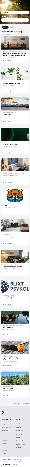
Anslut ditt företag (7, 427)
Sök (3, 9)
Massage (18, 427)
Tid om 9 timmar (7, 182)
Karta (12, 27)
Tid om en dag (7, 60)
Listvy (5, 27)
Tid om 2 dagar (7, 121)
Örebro (4, 453)
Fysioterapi (19, 434)
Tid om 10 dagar (7, 335)
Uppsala (4, 450)
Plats (4, 16)
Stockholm (5, 440)
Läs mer (26, 461)
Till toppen (25, 404)
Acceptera (6, 464)
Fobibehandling (20, 444)
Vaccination (19, 430)
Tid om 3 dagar (7, 152)
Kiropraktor (19, 437)
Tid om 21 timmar (7, 243)
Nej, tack (15, 464)
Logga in (4, 424)
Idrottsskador (20, 441)
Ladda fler (15, 403)
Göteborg (4, 443)
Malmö (4, 447)
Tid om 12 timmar (7, 396)
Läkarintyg (19, 447)
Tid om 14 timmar (7, 213)
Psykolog (18, 424)
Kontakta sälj (5, 430)
